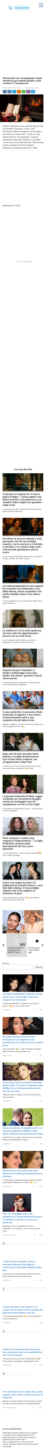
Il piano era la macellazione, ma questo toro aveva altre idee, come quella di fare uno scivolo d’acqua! (23, 1352)
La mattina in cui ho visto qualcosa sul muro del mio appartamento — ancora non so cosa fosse (22, 633)
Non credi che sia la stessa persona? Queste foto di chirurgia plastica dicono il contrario (22, 1173)
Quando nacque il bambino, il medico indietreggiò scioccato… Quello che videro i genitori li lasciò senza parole (22, 674)
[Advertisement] (23, 45)
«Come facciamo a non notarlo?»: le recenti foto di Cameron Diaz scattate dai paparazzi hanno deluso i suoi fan (23, 1310)
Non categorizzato (32, 88)
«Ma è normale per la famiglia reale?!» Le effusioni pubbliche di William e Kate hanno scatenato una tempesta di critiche (23, 1131)
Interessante (7, 1055)
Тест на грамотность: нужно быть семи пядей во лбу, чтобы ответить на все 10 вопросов (23, 1395)
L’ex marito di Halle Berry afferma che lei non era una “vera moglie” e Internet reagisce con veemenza (22, 997)
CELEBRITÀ (7, 1010)
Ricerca (6, 963)
